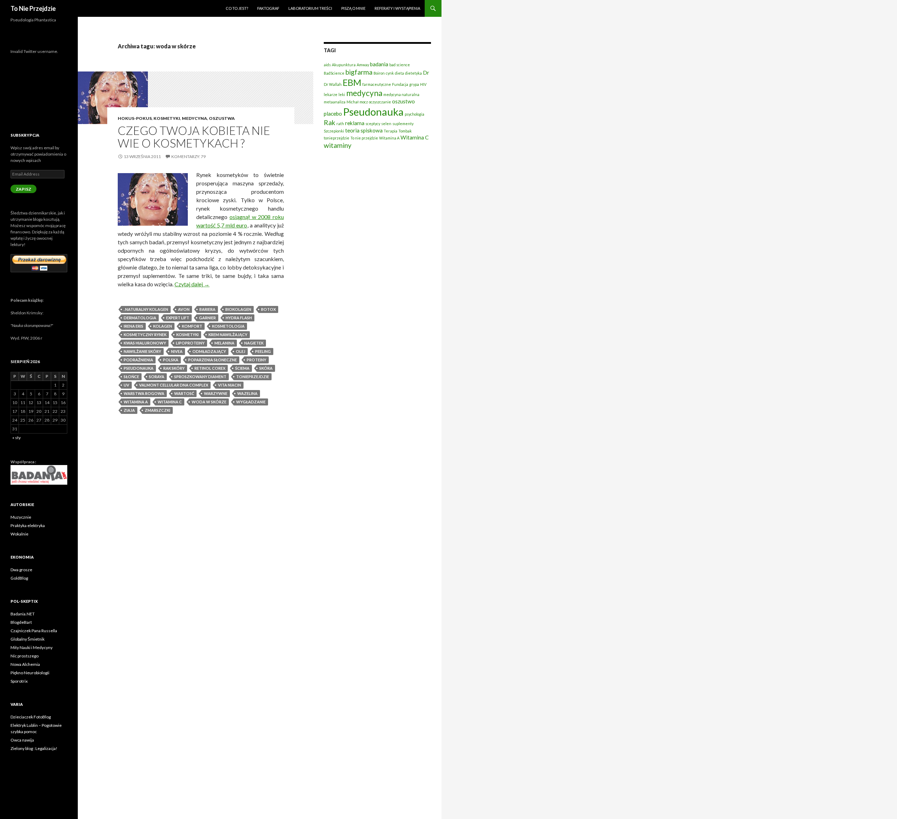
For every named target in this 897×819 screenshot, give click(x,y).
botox (268, 309)
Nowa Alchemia (25, 664)
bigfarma (358, 72)
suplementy (402, 123)
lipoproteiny (190, 343)
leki (341, 94)
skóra (266, 368)
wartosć (184, 393)
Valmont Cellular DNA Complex (173, 385)
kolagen (162, 326)
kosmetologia (228, 326)
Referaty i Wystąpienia (397, 8)
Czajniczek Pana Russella (34, 630)
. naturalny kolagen (146, 309)
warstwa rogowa (144, 393)
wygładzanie (251, 402)
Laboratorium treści (310, 8)
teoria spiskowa (364, 130)
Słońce (131, 376)
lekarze (330, 94)
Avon (184, 309)
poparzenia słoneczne (212, 359)
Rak (329, 122)
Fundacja (400, 84)
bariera (207, 309)
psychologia (414, 114)
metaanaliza (334, 102)
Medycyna (194, 118)
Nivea (177, 351)
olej (240, 351)
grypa (414, 84)
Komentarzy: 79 (188, 156)
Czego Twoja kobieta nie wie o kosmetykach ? (194, 136)
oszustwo (403, 101)
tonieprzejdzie (252, 376)
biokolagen (238, 309)
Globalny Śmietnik (27, 639)
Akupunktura (344, 64)
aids (327, 64)
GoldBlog (19, 578)
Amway (363, 64)
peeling (263, 351)
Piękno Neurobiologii (30, 672)
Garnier (207, 317)
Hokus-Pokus (135, 118)
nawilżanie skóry (142, 351)
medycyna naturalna (401, 94)
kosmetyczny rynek (145, 334)
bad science (399, 64)
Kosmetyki (166, 118)
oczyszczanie (380, 102)
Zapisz (23, 189)
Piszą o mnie (353, 8)
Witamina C (170, 402)
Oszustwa (222, 118)
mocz (364, 102)
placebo (333, 113)
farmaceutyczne (376, 84)
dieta (399, 73)
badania (379, 64)
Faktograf (268, 8)
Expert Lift (177, 317)
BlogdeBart (21, 622)
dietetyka (413, 73)
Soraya (156, 376)
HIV (423, 84)
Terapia (390, 131)
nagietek (253, 343)
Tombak (405, 131)
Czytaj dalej (192, 284)
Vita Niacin (229, 385)
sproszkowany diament (200, 376)
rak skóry (174, 368)
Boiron (379, 73)
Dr (426, 72)
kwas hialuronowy (145, 343)
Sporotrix (19, 681)
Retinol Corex (209, 368)
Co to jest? (237, 8)
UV (126, 385)
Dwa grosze (21, 569)
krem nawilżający (227, 334)
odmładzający (209, 351)
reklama (354, 123)
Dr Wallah (333, 84)
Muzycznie (21, 517)
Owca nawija (22, 740)
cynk (390, 73)
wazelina (247, 393)
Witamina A (136, 402)
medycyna (364, 93)
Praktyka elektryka (28, 525)
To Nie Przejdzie (33, 8)
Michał (352, 102)
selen (386, 123)
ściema (242, 368)
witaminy (337, 145)
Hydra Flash (239, 317)
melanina (224, 343)
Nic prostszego (25, 655)
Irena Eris (133, 326)
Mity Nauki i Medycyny (32, 647)
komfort (192, 326)
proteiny (256, 359)
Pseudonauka (138, 368)
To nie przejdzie (364, 138)
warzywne (215, 393)
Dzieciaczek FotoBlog (31, 716)
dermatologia (140, 317)
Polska (170, 359)
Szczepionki (334, 131)
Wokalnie (19, 534)
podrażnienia (138, 359)
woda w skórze (209, 402)
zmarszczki (157, 410)
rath (340, 123)
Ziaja (129, 410)
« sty (16, 437)
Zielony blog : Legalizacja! (34, 748)
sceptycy (372, 123)
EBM (352, 82)
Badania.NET (23, 613)
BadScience (334, 73)
